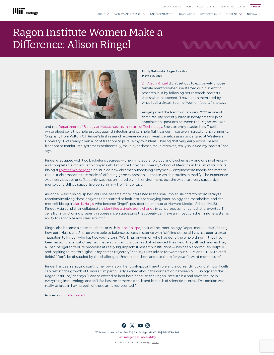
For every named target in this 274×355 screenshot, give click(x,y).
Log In (241, 6)
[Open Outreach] (240, 14)
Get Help (212, 6)
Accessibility (148, 337)
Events (189, 6)
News (200, 6)
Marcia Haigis (83, 204)
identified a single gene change (129, 209)
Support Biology (171, 6)
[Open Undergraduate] (173, 14)
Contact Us (227, 6)
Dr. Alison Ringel (155, 83)
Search (255, 6)
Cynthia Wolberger (74, 170)
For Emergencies (128, 337)
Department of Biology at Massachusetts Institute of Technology (110, 127)
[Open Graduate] (194, 14)
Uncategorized (73, 295)
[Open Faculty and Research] (144, 14)
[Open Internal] (260, 14)
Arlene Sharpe (128, 228)
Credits (155, 342)
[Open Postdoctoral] (220, 14)
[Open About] (108, 14)
